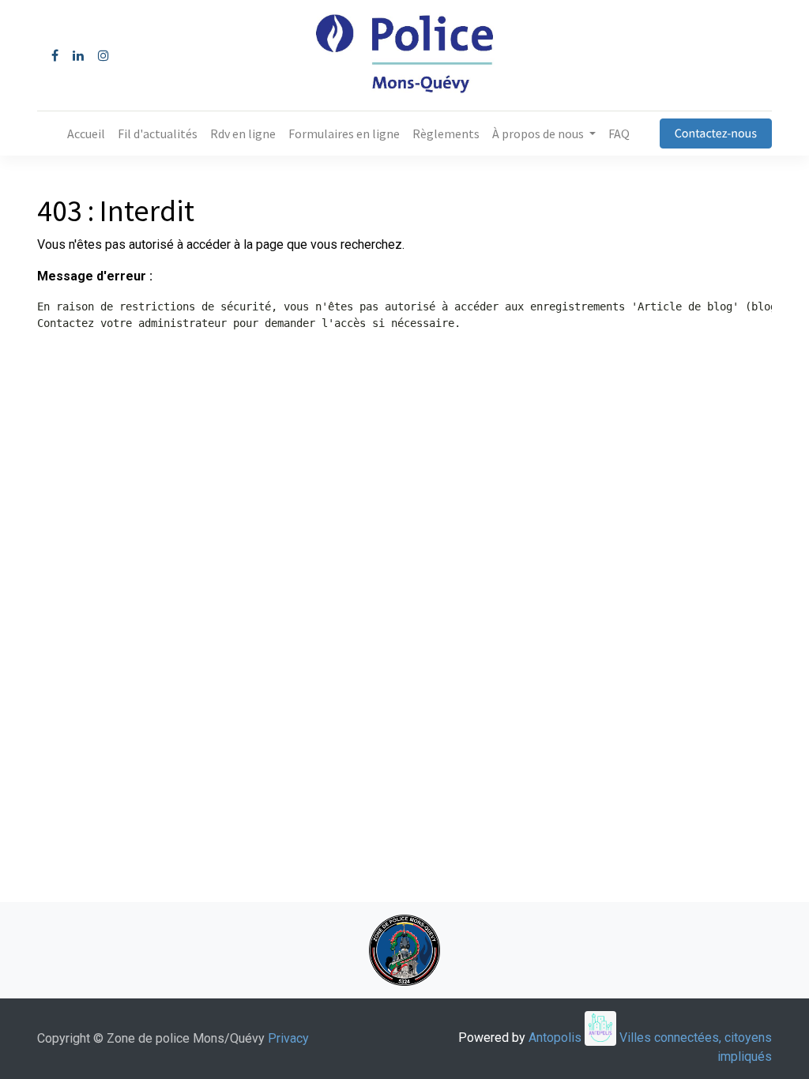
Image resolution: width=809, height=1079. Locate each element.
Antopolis (557, 1037)
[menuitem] (86, 133)
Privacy (288, 1038)
